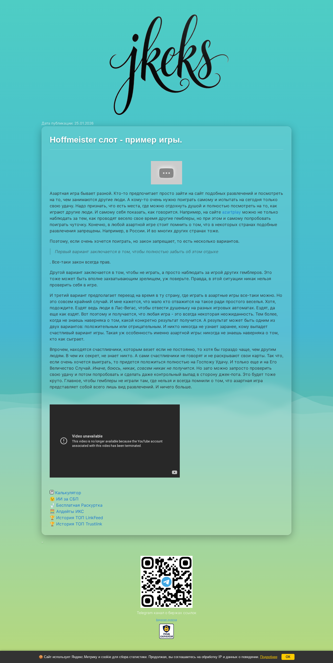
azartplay (231, 212)
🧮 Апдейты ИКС (67, 511)
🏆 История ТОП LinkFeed (76, 517)
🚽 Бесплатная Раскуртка (76, 505)
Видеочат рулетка (166, 619)
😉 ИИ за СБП (64, 498)
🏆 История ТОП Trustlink (76, 523)
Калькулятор (67, 492)
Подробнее (268, 657)
